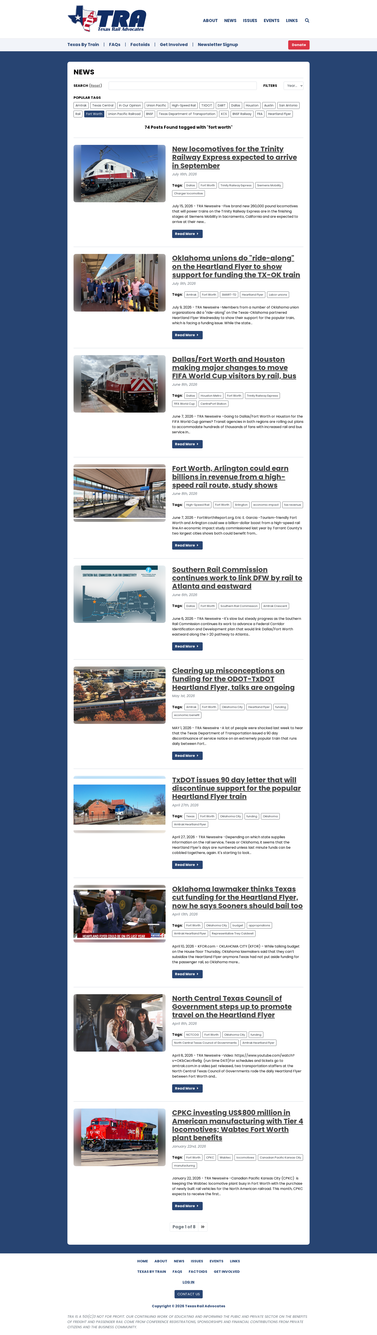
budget (238, 925)
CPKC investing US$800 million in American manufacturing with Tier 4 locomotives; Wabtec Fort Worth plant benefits (237, 1125)
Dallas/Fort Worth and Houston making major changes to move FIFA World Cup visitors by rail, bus (234, 367)
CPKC (210, 1157)
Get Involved (174, 45)
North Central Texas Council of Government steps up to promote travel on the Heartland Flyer (232, 1006)
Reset (95, 85)
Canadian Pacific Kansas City (280, 1157)
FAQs (114, 45)
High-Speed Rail (184, 105)
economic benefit (186, 715)
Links (292, 21)
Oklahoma (270, 816)
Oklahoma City (232, 707)
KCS (224, 114)
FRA (259, 114)
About (210, 21)
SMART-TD (229, 294)
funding (280, 707)
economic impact (266, 505)
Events (271, 21)
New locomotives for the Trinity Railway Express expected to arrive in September (234, 157)
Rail (78, 114)
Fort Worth (94, 114)
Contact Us (188, 1294)
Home (142, 1261)
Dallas (235, 105)
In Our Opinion (130, 105)
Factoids (140, 45)
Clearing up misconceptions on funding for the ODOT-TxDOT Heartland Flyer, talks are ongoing (233, 679)
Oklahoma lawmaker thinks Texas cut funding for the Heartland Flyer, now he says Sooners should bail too (237, 897)
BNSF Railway (242, 114)
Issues (250, 21)
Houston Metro (211, 396)
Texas (190, 816)
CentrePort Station (213, 404)
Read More (185, 233)
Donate (299, 44)
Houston (252, 105)
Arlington (241, 505)
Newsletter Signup (218, 45)
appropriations (259, 925)
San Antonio (288, 105)
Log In (188, 1282)
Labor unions (278, 294)
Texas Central (102, 105)
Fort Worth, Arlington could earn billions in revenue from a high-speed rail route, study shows (230, 476)
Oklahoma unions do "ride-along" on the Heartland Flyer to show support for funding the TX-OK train (236, 266)
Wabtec (225, 1157)
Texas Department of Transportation (187, 114)
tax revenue (292, 505)
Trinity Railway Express (236, 185)
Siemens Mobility (269, 185)
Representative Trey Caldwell (233, 933)
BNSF (149, 114)
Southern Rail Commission (239, 606)
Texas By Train (83, 45)
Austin (269, 105)
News (230, 21)
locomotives (245, 1157)
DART (222, 105)
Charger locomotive (188, 193)
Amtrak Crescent (275, 606)
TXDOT (206, 105)
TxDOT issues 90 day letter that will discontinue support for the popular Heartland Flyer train (236, 788)
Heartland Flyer (279, 114)
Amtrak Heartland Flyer (190, 824)
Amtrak (81, 105)
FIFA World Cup (184, 404)
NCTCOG (192, 1035)
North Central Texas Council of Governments (205, 1043)
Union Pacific (156, 105)
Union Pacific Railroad (124, 114)
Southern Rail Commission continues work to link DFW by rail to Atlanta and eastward (237, 578)
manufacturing (184, 1165)
